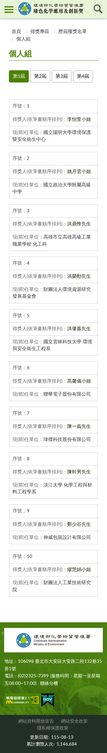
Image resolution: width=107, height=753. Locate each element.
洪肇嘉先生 (79, 328)
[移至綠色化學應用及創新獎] (53, 9)
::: (5, 4)
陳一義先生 (79, 426)
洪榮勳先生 (79, 276)
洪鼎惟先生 (79, 224)
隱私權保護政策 (52, 728)
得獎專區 (39, 31)
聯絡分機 (49, 683)
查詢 (98, 9)
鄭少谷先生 (79, 524)
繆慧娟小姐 (79, 569)
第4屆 (83, 76)
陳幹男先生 (79, 472)
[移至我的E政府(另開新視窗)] (47, 701)
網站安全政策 (74, 721)
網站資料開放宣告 (36, 721)
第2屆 (40, 76)
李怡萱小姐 (79, 119)
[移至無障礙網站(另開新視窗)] (22, 700)
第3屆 (62, 76)
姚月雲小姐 (79, 171)
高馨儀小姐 (79, 381)
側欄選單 (9, 9)
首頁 (15, 31)
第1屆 (19, 76)
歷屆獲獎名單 (72, 31)
